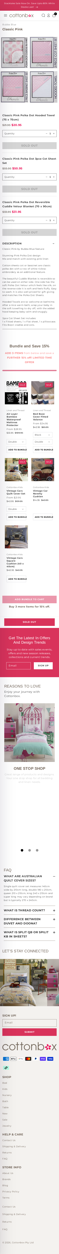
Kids (4, 1089)
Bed (4, 1082)
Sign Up (43, 665)
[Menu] (5, 15)
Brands (6, 1179)
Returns (7, 1152)
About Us (7, 1173)
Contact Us (9, 1140)
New (5, 1113)
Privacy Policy (10, 1191)
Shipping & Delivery (14, 1146)
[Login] (49, 15)
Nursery (7, 1095)
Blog (5, 1185)
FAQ (5, 1158)
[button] (29, 243)
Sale (4, 1119)
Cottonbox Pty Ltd (23, 1242)
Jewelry (6, 1125)
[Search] (43, 15)
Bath (5, 1101)
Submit (30, 1032)
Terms (6, 1197)
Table (5, 1107)
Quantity (9, 177)
